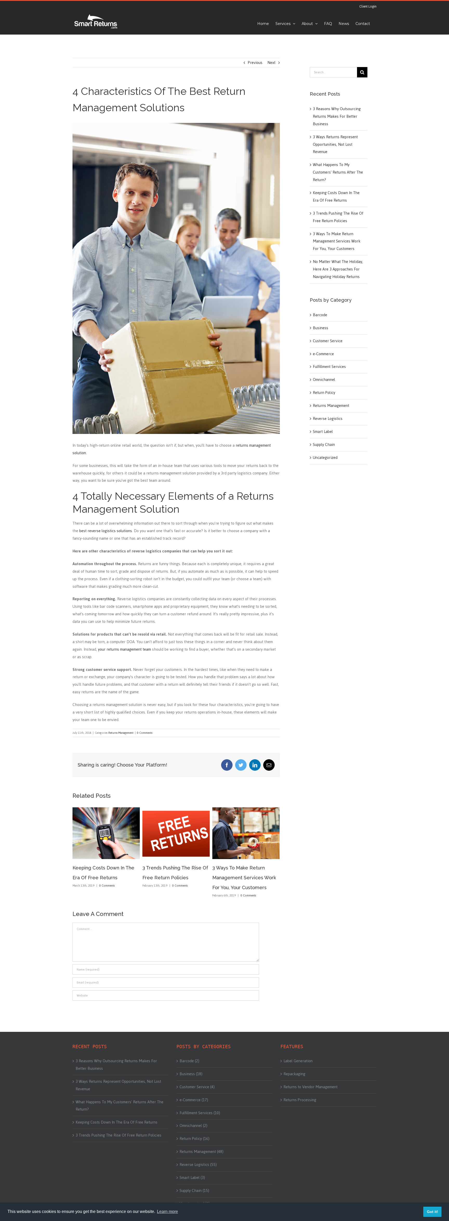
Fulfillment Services (329, 366)
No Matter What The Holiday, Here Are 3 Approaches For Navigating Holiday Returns (338, 269)
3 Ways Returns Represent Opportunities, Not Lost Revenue (242, 877)
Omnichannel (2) (193, 1125)
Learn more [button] (167, 1211)
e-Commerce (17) (194, 1100)
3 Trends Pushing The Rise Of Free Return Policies (338, 217)
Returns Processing (299, 1100)
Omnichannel (324, 379)
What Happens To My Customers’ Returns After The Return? (338, 172)
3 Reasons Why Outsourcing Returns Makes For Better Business (337, 116)
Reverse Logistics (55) (198, 1164)
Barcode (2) (189, 1061)
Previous (255, 62)
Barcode (320, 315)
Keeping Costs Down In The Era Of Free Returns (336, 196)
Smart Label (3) (192, 1177)
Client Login (368, 6)
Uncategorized (325, 457)
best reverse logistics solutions (105, 530)
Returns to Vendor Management (310, 1087)
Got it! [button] (432, 1212)
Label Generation (298, 1061)
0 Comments (144, 733)
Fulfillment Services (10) (200, 1113)
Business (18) (191, 1074)
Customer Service (327, 341)
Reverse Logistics (327, 418)
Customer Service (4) (197, 1087)
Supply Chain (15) (194, 1190)
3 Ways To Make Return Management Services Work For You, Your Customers (174, 877)
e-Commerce (323, 354)
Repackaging (294, 1074)
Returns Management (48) (201, 1151)
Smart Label (323, 431)
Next (271, 62)
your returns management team (124, 649)
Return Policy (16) (194, 1138)
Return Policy (324, 392)
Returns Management (121, 733)
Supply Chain (324, 444)
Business (320, 328)
